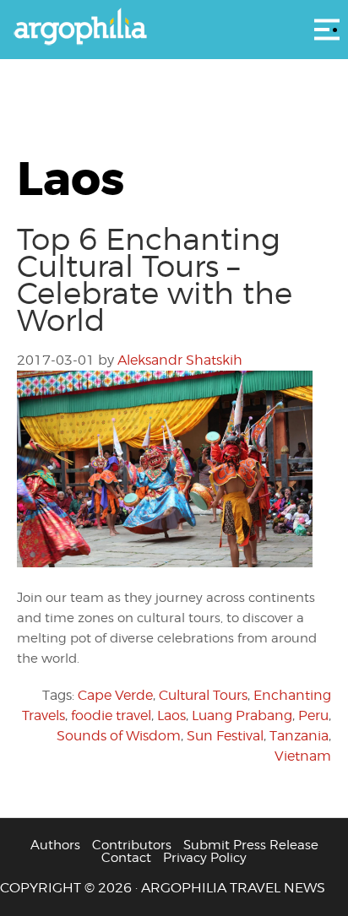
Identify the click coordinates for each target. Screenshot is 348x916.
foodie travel (111, 715)
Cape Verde (115, 695)
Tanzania (299, 736)
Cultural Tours (203, 695)
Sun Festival (225, 736)
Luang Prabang (242, 715)
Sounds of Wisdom (119, 736)
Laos (171, 715)
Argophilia (174, 28)
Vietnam (303, 756)
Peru (313, 715)
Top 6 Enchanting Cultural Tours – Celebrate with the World (154, 279)
